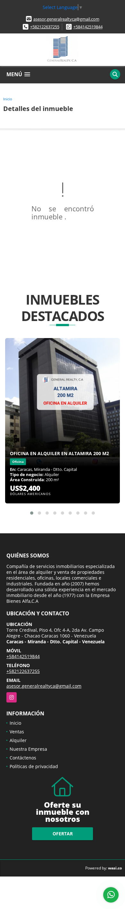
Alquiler (18, 740)
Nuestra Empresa (28, 749)
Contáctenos (23, 758)
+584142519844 (88, 27)
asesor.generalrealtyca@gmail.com (66, 19)
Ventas (17, 732)
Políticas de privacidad (34, 766)
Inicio (7, 98)
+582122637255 (44, 27)
